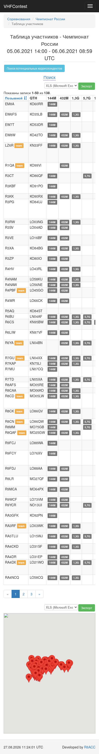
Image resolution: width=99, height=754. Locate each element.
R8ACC (89, 747)
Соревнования (18, 18)
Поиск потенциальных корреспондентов (34, 68)
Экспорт (86, 86)
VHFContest (15, 6)
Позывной (14, 98)
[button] (69, 663)
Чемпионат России (50, 18)
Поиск (49, 77)
